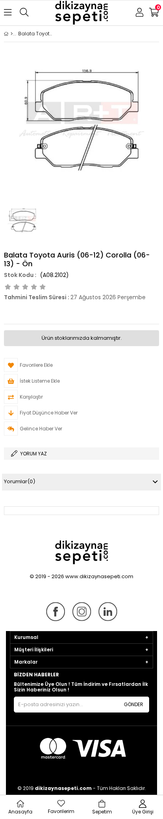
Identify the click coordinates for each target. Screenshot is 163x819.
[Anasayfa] (12, 34)
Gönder (133, 704)
